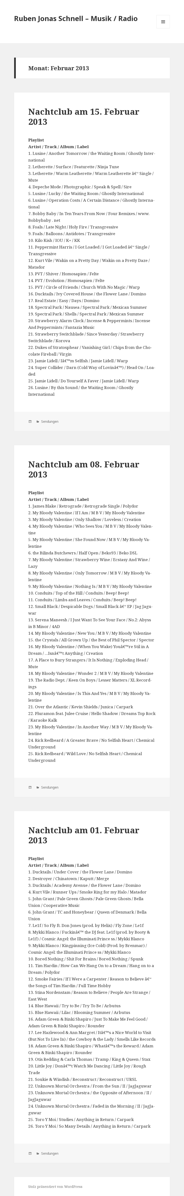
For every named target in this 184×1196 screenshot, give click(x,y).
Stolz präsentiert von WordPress (55, 1186)
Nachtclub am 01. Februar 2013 (83, 835)
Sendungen (49, 421)
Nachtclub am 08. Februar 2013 (83, 469)
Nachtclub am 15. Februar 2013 (83, 116)
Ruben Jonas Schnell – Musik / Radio (76, 18)
